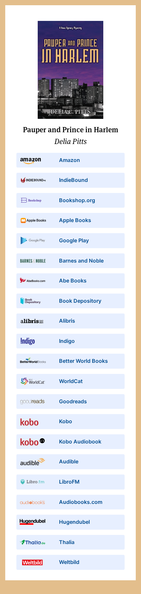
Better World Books (83, 361)
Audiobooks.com (80, 502)
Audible (68, 461)
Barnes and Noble (81, 260)
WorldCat (71, 381)
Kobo (65, 421)
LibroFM (69, 481)
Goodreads (73, 401)
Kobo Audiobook (80, 441)
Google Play (74, 240)
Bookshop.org (77, 200)
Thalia (66, 542)
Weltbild (69, 562)
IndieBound (73, 180)
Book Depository (80, 300)
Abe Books (73, 280)
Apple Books (75, 220)
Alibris (67, 320)
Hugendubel (74, 522)
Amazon (69, 160)
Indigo (67, 341)
